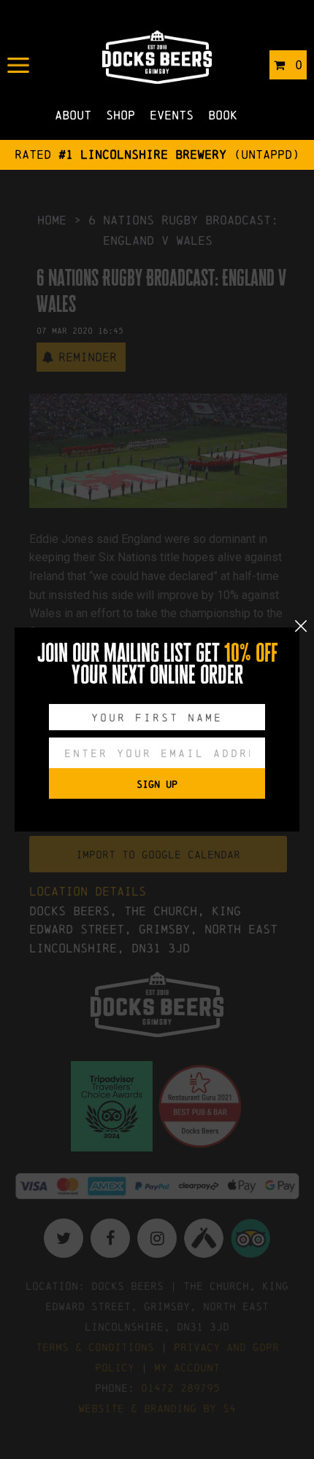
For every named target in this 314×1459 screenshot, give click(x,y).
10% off (250, 653)
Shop (120, 115)
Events (172, 115)
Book (222, 115)
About (73, 115)
